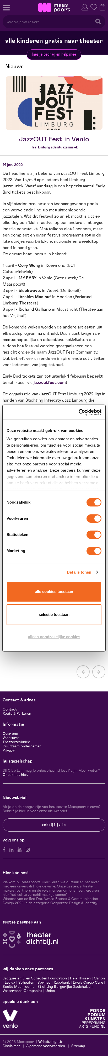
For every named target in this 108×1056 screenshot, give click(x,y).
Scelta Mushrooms (18, 987)
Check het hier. (15, 775)
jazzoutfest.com (49, 382)
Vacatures (11, 738)
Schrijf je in (54, 825)
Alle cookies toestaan (54, 591)
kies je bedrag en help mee (54, 54)
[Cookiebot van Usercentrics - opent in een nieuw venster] (78, 412)
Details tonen (79, 572)
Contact (10, 709)
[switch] (94, 518)
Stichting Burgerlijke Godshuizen (65, 987)
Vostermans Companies (22, 991)
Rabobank (62, 982)
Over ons (10, 734)
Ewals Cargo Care (88, 982)
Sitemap (78, 1046)
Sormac (44, 982)
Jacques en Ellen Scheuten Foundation (35, 978)
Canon (99, 978)
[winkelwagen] (102, 6)
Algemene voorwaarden (45, 1046)
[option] (54, 103)
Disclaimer (11, 1046)
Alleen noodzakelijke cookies (54, 636)
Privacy (9, 750)
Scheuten (26, 982)
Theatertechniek (16, 742)
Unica (50, 991)
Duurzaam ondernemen (22, 746)
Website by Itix (50, 1042)
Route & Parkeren (17, 713)
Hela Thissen (80, 978)
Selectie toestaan (54, 614)
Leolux (10, 982)
